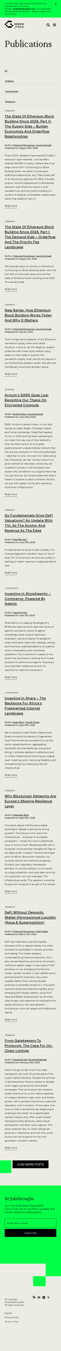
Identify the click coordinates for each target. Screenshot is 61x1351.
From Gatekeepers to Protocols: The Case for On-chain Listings (29, 1045)
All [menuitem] (6, 70)
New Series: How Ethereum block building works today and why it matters (28, 315)
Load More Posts (30, 1164)
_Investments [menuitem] (11, 91)
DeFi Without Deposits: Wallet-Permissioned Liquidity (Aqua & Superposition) (30, 917)
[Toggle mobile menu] (54, 25)
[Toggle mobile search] (48, 25)
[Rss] (34, 1297)
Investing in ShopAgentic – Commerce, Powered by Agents (28, 598)
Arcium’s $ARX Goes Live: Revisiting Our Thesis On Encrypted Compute (27, 400)
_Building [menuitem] (9, 81)
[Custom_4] (44, 1297)
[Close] (55, 3)
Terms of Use (11, 1321)
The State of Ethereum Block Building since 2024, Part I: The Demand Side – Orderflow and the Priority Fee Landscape (30, 237)
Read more (11, 205)
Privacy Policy (12, 1317)
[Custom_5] (48, 1297)
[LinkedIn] (39, 1297)
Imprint (8, 1313)
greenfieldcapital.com (24, 8)
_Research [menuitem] (10, 101)
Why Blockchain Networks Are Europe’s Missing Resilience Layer (30, 801)
